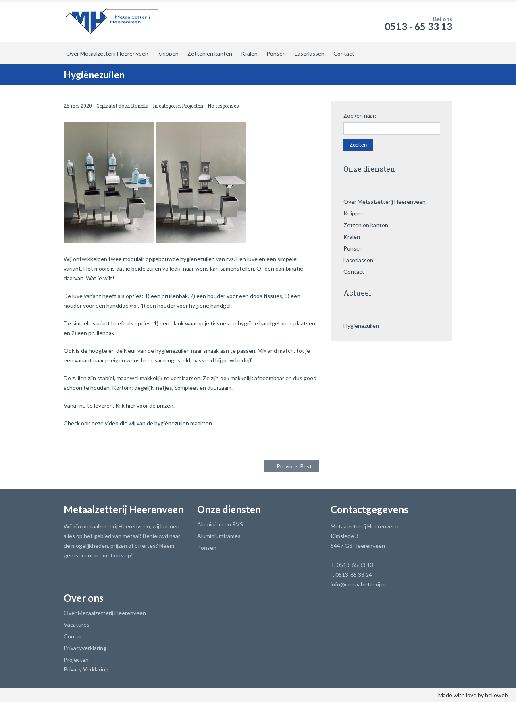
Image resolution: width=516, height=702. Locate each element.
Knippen (168, 53)
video (112, 423)
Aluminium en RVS (220, 524)
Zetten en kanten (209, 53)
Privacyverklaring (85, 647)
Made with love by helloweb (473, 695)
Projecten (192, 105)
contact (92, 555)
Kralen (249, 53)
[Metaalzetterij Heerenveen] (112, 20)
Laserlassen (310, 53)
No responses (223, 105)
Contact (343, 53)
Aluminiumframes (219, 535)
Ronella (139, 105)
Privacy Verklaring (86, 669)
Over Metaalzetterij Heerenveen (107, 53)
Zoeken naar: (360, 115)
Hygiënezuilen (361, 325)
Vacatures (76, 624)
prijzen (165, 405)
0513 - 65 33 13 (418, 26)
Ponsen (276, 53)
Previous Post (294, 466)
